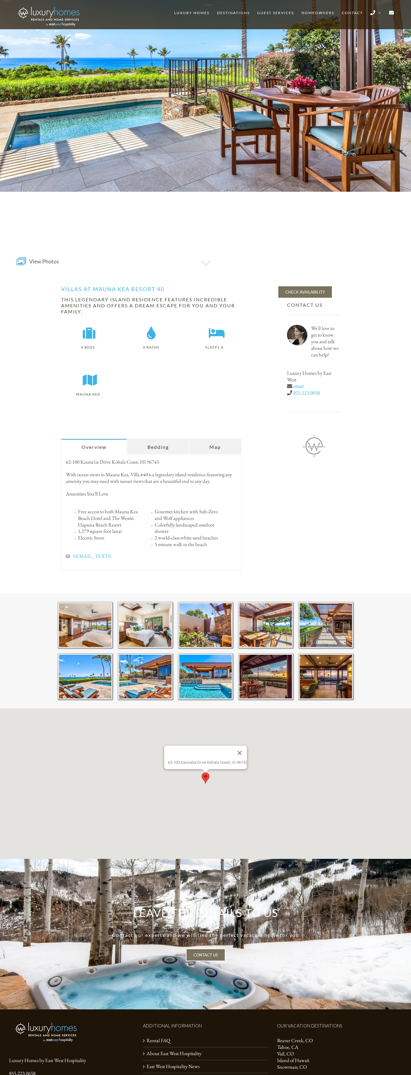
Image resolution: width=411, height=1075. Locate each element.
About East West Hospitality (174, 1053)
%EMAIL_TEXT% (92, 556)
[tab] (94, 446)
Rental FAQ (158, 1040)
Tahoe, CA (287, 1047)
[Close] (240, 753)
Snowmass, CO (292, 1067)
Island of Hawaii (293, 1060)
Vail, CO (285, 1054)
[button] (205, 778)
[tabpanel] (151, 512)
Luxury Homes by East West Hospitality (47, 1060)
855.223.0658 (306, 392)
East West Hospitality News (173, 1066)
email (298, 386)
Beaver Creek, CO (295, 1040)
